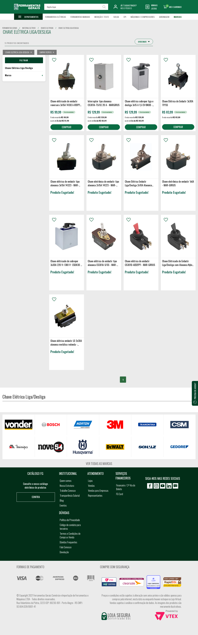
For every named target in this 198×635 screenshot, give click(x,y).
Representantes (95, 495)
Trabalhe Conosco (68, 490)
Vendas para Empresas (98, 490)
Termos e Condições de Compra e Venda (70, 535)
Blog (62, 500)
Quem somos (65, 481)
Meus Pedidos (126, 8)
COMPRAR (66, 127)
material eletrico (29, 28)
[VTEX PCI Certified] (109, 579)
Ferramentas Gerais (9, 28)
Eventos (63, 505)
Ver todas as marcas (99, 463)
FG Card (119, 494)
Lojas (90, 481)
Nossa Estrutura (67, 485)
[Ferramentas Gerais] (27, 11)
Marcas (178, 16)
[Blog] (175, 486)
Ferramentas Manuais (80, 16)
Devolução (64, 552)
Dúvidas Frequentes (68, 542)
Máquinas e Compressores (143, 16)
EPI (125, 16)
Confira (36, 497)
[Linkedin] (169, 486)
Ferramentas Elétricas (55, 16)
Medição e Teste (101, 16)
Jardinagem (164, 16)
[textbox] (76, 7)
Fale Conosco (65, 547)
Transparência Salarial (70, 495)
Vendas (91, 485)
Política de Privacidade (70, 520)
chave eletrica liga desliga (68, 28)
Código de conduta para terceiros (70, 526)
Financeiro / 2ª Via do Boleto (125, 487)
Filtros (24, 60)
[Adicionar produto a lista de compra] (54, 59)
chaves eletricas (47, 28)
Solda (116, 16)
